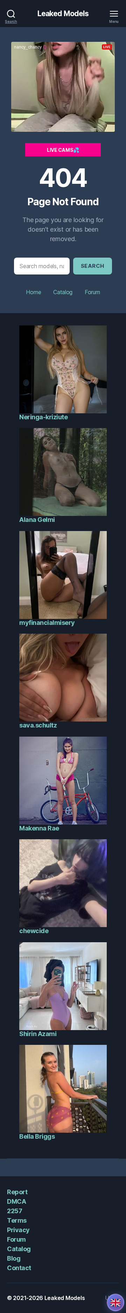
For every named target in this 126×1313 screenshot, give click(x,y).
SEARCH (92, 266)
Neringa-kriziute (43, 417)
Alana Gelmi (37, 519)
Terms (17, 1220)
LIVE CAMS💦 (63, 150)
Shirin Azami (37, 1033)
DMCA (16, 1201)
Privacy (18, 1230)
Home (33, 292)
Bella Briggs (37, 1136)
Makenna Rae (39, 828)
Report (17, 1192)
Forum (92, 292)
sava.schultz (38, 725)
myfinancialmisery (47, 622)
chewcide (33, 930)
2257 (14, 1211)
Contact (19, 1268)
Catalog (62, 292)
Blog (13, 1258)
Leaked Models (63, 13)
